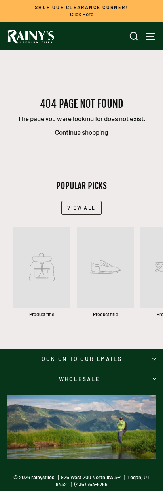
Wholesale (79, 379)
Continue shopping (81, 132)
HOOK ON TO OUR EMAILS (79, 358)
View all (81, 207)
